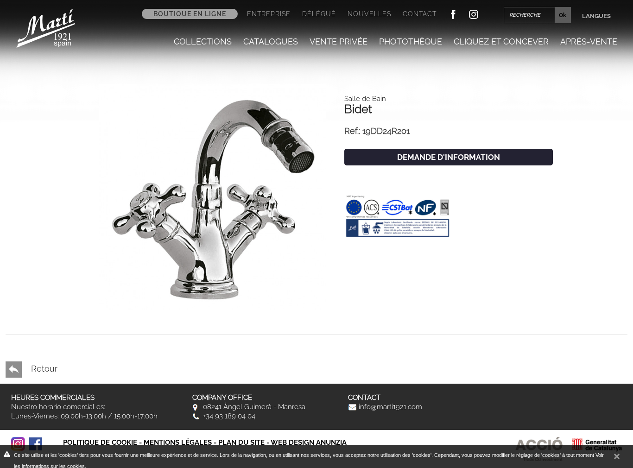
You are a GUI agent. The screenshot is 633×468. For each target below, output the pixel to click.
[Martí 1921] (45, 27)
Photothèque (410, 41)
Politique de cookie (100, 442)
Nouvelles (369, 14)
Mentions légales (178, 442)
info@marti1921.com (389, 407)
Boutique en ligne (189, 14)
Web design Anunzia (309, 442)
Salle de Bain (365, 99)
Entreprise (269, 14)
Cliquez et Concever (501, 41)
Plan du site (241, 442)
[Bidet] (212, 196)
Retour (43, 368)
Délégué (319, 14)
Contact (420, 14)
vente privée (338, 41)
